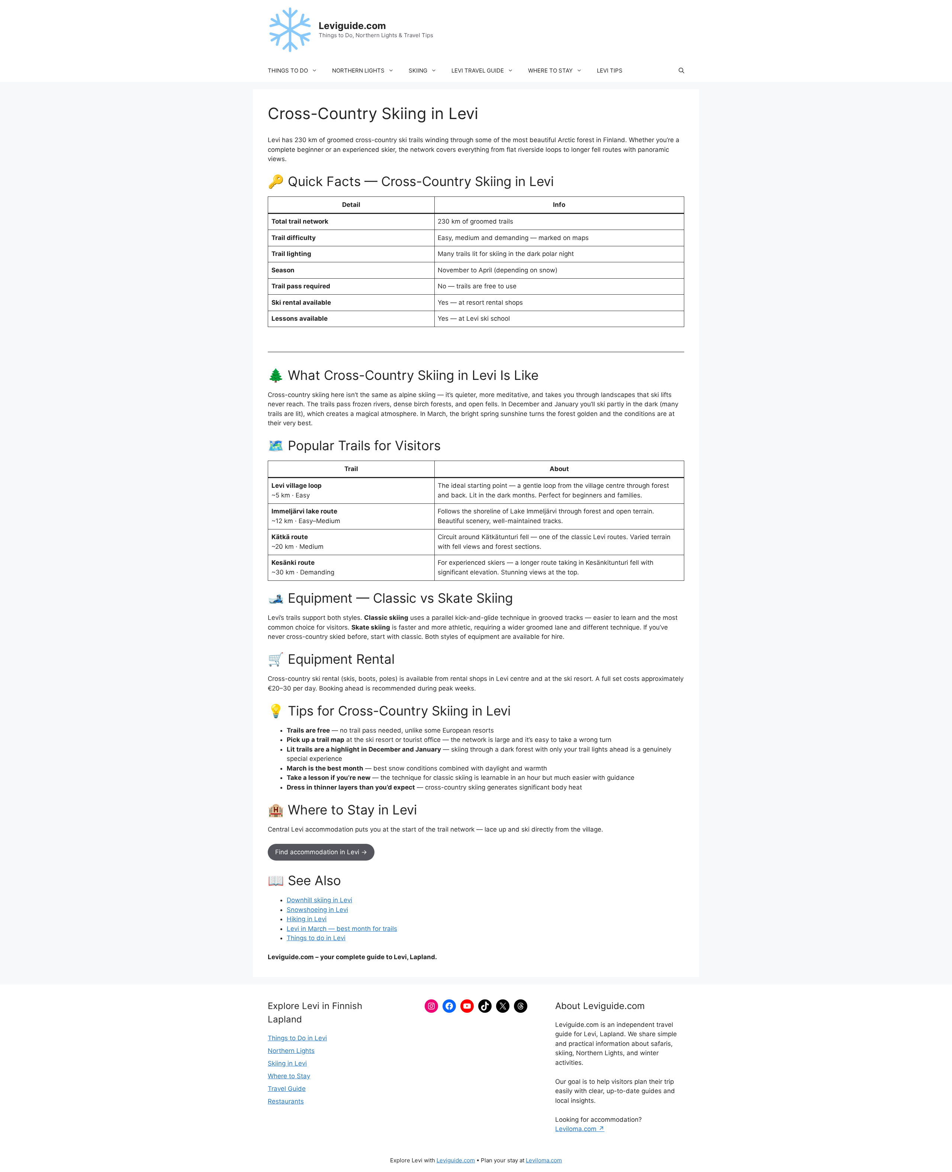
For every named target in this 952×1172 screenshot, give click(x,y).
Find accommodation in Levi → (321, 852)
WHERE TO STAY (550, 70)
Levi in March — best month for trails (342, 928)
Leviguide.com (352, 25)
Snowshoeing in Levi (317, 909)
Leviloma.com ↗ (579, 1129)
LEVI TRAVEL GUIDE (477, 70)
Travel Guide (287, 1088)
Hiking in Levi (307, 919)
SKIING (418, 70)
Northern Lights (291, 1050)
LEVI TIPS (610, 70)
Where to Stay (289, 1076)
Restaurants (286, 1101)
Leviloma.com (544, 1160)
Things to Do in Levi (297, 1038)
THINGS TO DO (288, 70)
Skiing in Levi (287, 1063)
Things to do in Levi (316, 938)
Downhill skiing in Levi (319, 900)
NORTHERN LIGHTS (358, 70)
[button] (681, 71)
